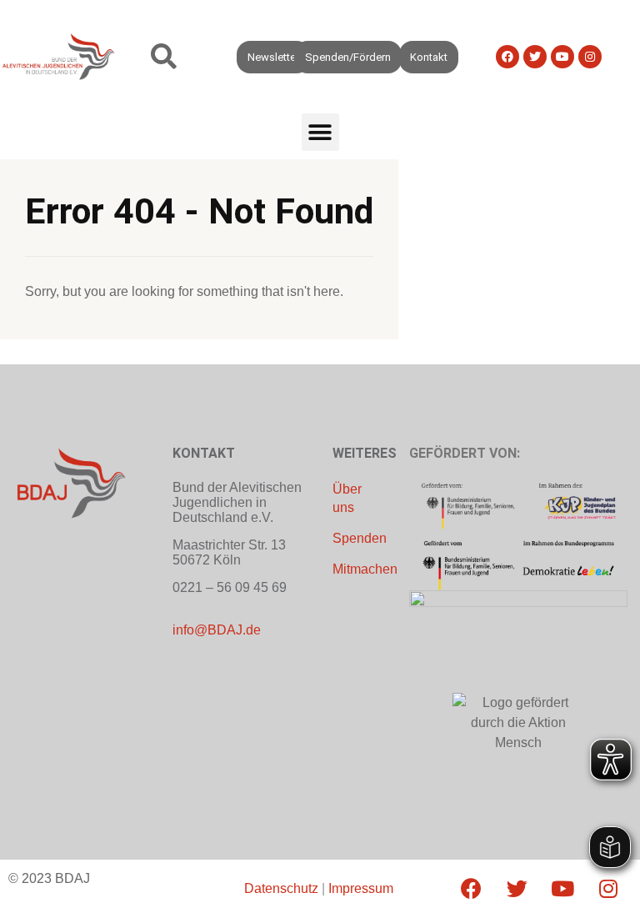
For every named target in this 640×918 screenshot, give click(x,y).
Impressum (360, 888)
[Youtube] (562, 56)
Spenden (359, 538)
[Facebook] (507, 56)
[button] (164, 57)
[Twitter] (535, 56)
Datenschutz (281, 888)
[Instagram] (590, 56)
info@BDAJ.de (216, 630)
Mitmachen (365, 569)
